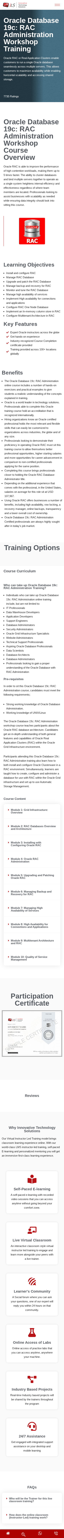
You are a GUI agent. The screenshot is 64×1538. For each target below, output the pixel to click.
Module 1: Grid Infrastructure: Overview (29, 811)
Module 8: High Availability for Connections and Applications (29, 925)
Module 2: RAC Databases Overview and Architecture (33, 827)
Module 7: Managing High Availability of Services (27, 909)
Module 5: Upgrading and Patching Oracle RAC (32, 876)
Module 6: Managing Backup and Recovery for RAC (31, 893)
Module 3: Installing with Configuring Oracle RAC (26, 844)
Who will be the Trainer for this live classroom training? (30, 1500)
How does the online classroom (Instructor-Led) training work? (28, 1516)
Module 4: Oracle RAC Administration (25, 860)
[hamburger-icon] (57, 4)
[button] (32, 811)
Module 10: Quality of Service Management (29, 958)
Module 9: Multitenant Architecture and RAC (32, 942)
